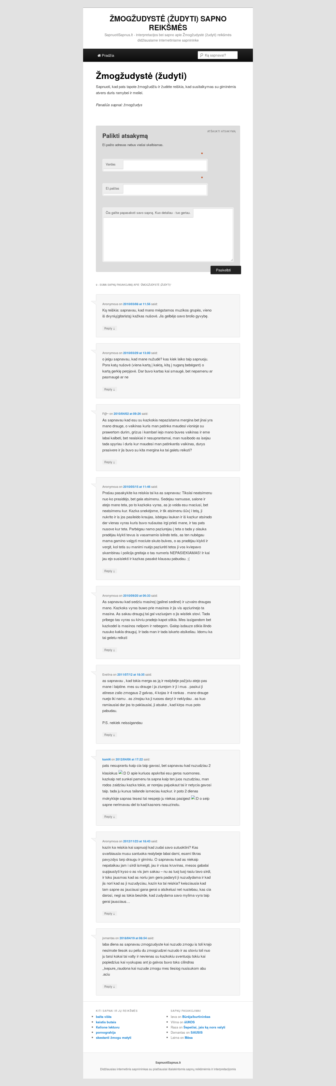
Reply (109, 328)
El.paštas (112, 188)
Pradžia (107, 55)
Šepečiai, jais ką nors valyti (204, 1027)
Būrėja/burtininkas (196, 1016)
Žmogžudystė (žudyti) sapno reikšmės (168, 22)
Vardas (111, 164)
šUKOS (189, 1022)
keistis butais (106, 1022)
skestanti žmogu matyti (113, 1037)
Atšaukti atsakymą (221, 131)
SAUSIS (197, 1032)
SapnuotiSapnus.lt (168, 1062)
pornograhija (106, 1032)
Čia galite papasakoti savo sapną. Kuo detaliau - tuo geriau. (148, 212)
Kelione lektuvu (108, 1027)
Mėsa (189, 1037)
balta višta (103, 1016)
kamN (106, 759)
